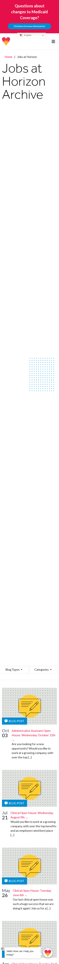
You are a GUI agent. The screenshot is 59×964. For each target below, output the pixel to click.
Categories (41, 669)
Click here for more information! (29, 26)
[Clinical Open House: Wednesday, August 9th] (29, 788)
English (27, 35)
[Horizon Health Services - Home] (6, 41)
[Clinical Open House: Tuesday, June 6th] (29, 866)
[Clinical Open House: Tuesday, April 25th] (29, 939)
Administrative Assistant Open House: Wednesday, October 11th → (33, 735)
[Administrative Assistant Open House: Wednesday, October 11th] (29, 706)
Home (8, 57)
